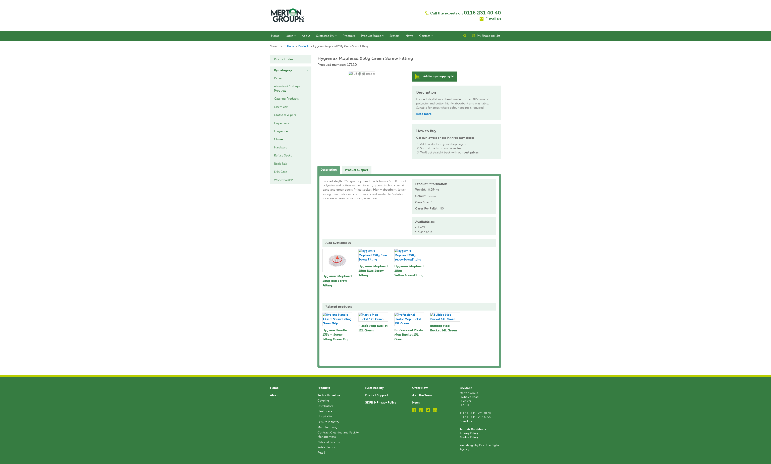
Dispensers (281, 123)
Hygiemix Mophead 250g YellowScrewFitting (409, 270)
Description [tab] (328, 170)
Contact (425, 36)
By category (283, 70)
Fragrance (281, 131)
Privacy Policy (469, 433)
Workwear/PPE (284, 180)
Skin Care (280, 172)
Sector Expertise (328, 395)
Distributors (325, 406)
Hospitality (324, 416)
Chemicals (281, 107)
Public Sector (326, 447)
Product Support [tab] (356, 170)
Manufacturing (327, 427)
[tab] (290, 70)
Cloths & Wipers (285, 115)
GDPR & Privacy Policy (380, 402)
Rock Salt (280, 164)
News (409, 36)
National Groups (328, 442)
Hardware (280, 147)
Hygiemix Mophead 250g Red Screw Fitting (337, 280)
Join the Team (422, 395)
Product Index (283, 59)
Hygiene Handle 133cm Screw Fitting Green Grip (335, 334)
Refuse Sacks (283, 155)
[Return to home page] (287, 15)
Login (290, 36)
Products (349, 36)
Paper (278, 78)
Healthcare (324, 411)
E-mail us (493, 19)
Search (465, 36)
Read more (423, 114)
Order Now (420, 388)
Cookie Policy (469, 437)
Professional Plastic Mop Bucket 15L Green (409, 334)
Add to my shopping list (438, 76)
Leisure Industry (328, 422)
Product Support (372, 36)
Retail (321, 452)
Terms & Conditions (473, 429)
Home (275, 36)
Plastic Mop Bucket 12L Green (373, 328)
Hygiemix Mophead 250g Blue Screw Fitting (373, 270)
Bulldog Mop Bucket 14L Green (443, 328)
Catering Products (286, 98)
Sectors (395, 36)
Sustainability (325, 36)
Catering (323, 400)
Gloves (278, 139)
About (306, 36)
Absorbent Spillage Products (287, 88)
